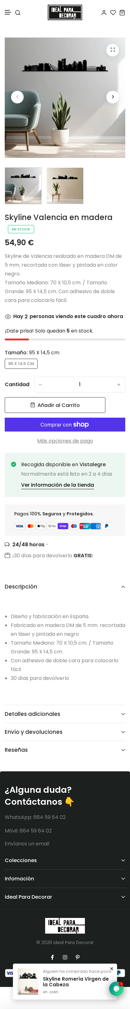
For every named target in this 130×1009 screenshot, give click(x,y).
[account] (104, 12)
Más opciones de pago (65, 440)
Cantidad (17, 384)
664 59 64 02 (49, 817)
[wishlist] (113, 12)
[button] (8, 12)
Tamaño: (32, 352)
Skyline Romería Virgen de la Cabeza (76, 982)
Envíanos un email (27, 843)
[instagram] (65, 957)
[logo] (65, 12)
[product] (112, 50)
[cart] (122, 12)
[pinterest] (77, 957)
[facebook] (52, 957)
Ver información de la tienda (57, 485)
